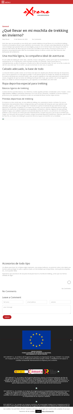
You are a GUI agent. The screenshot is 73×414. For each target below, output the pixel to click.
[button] (3, 2)
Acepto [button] (38, 411)
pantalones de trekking (59, 111)
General (5, 26)
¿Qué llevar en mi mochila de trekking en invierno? (35, 32)
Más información (48, 411)
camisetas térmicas (24, 93)
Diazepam (53, 48)
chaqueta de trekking (18, 112)
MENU (8, 2)
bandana (5, 269)
